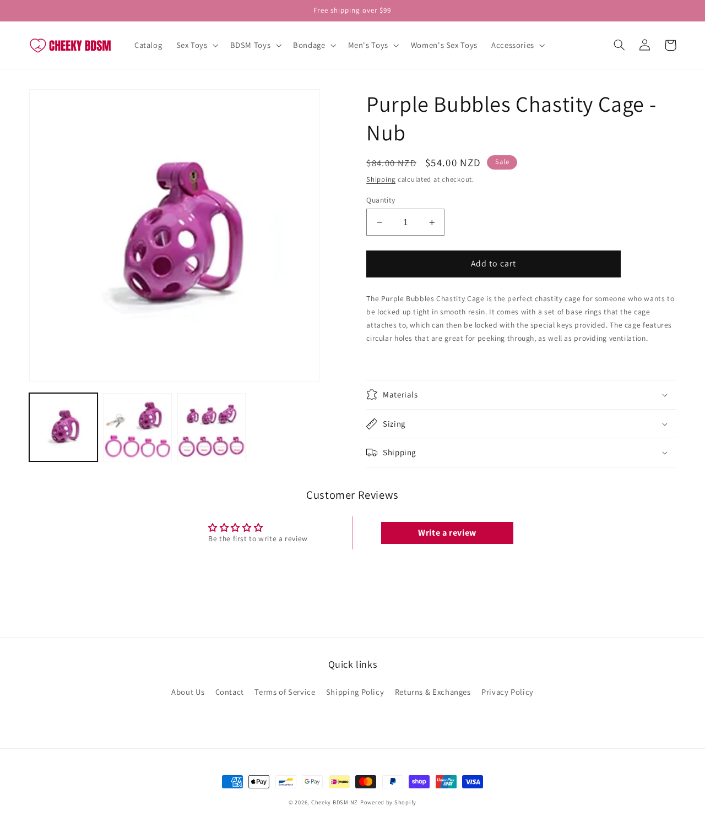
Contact (229, 692)
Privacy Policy (507, 692)
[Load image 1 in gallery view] (63, 427)
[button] (196, 45)
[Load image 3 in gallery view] (211, 427)
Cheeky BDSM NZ (334, 802)
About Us (187, 692)
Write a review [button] (447, 532)
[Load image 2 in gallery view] (137, 427)
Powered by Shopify (388, 802)
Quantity (380, 200)
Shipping (380, 179)
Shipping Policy (355, 692)
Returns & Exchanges (433, 692)
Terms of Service (284, 692)
